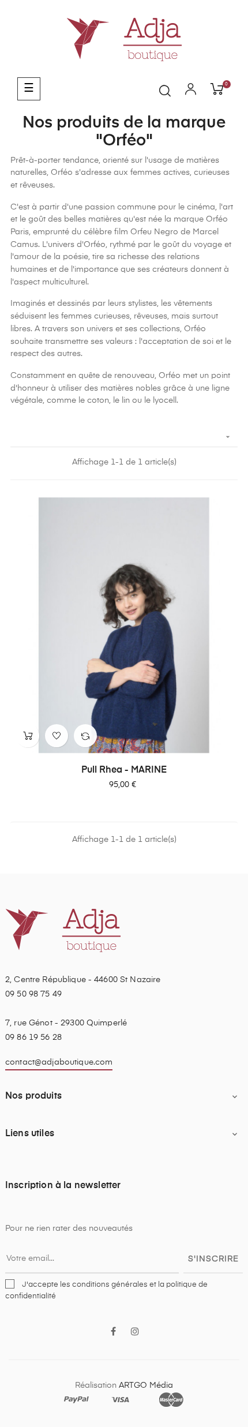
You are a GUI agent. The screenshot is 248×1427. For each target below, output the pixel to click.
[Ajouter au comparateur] (85, 735)
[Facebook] (113, 1332)
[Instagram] (135, 1332)
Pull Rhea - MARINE (124, 770)
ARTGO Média (146, 1385)
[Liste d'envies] (56, 735)
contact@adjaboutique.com (58, 1062)
